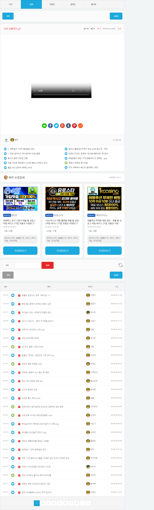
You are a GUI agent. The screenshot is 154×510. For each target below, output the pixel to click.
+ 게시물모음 (116, 140)
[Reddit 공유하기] (80, 126)
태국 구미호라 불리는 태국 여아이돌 (36, 475)
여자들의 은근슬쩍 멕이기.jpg (34, 432)
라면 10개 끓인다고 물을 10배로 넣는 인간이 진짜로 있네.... (47, 458)
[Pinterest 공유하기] (74, 126)
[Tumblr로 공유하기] (68, 126)
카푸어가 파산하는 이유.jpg (33, 329)
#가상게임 (13, 241)
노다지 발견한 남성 (29, 389)
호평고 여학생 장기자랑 (78, 163)
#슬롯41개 (20, 238)
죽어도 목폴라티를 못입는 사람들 (35, 441)
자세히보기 (20, 250)
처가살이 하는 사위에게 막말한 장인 (36, 312)
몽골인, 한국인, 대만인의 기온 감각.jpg (38, 355)
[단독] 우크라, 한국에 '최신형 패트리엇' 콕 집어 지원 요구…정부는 (89, 153)
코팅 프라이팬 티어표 (30, 338)
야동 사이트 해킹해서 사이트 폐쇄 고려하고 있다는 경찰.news (29, 163)
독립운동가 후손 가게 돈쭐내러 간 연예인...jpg (87, 158)
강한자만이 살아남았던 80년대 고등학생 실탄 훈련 (42, 407)
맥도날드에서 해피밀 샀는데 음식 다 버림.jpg (40, 424)
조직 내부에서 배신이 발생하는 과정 (83, 167)
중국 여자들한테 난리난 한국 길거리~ (37, 492)
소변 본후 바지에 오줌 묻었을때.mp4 (37, 415)
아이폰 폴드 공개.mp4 (31, 398)
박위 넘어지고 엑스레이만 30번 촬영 (25, 153)
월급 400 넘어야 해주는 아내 (20, 167)
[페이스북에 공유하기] (50, 126)
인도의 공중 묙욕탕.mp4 (32, 364)
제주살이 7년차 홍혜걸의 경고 (22, 149)
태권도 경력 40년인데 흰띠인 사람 (36, 484)
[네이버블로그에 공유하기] (44, 126)
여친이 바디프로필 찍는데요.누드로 (36, 467)
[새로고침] (120, 265)
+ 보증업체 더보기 (114, 177)
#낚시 (28, 238)
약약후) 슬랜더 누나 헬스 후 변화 (35, 372)
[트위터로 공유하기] (56, 126)
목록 (7, 16)
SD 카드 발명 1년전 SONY (33, 347)
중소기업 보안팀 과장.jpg (32, 381)
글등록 (116, 16)
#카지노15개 (9, 238)
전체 (7, 275)
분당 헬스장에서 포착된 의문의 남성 (36, 304)
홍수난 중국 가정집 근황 (18, 158)
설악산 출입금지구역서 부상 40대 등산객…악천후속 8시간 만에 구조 (89, 149)
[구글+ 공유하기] (62, 126)
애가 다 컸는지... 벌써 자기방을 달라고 (38, 321)
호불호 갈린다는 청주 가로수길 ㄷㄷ (36, 295)
